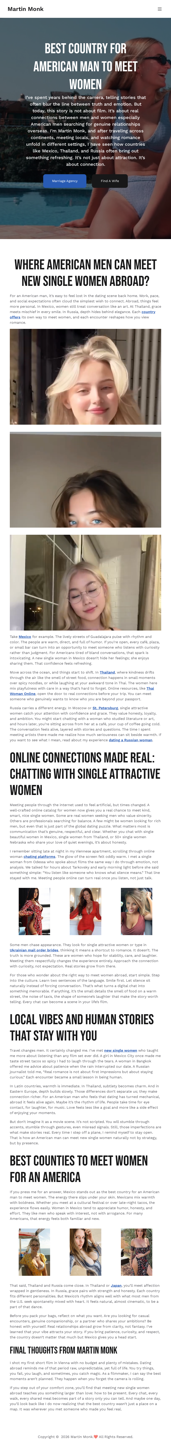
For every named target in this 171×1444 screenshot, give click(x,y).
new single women (120, 1050)
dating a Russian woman (130, 740)
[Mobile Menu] (159, 9)
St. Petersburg (105, 708)
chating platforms (39, 856)
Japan (116, 1285)
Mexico (25, 637)
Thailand (107, 672)
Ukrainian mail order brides (34, 950)
